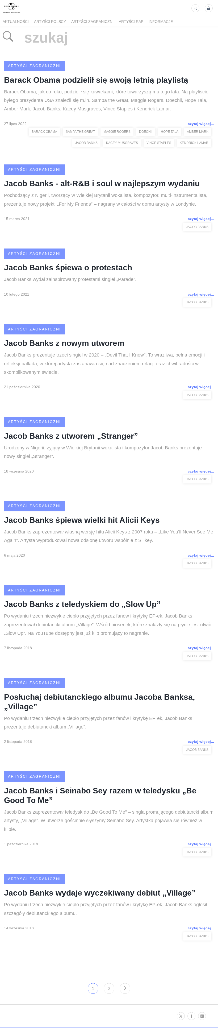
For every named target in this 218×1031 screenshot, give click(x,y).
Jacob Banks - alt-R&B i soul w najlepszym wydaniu (102, 183)
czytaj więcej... (201, 124)
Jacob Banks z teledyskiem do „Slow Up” (82, 604)
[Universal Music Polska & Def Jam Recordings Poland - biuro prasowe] (11, 13)
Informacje (161, 21)
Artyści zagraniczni (92, 21)
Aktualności (16, 21)
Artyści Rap (131, 21)
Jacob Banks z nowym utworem (64, 343)
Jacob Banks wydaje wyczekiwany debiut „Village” (100, 892)
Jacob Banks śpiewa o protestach (68, 267)
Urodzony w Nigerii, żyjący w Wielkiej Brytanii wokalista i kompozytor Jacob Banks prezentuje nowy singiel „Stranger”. (103, 452)
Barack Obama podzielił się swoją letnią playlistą (96, 80)
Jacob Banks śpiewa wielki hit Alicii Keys (82, 520)
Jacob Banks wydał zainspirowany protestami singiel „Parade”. (70, 279)
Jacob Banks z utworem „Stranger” (71, 436)
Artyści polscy (50, 21)
